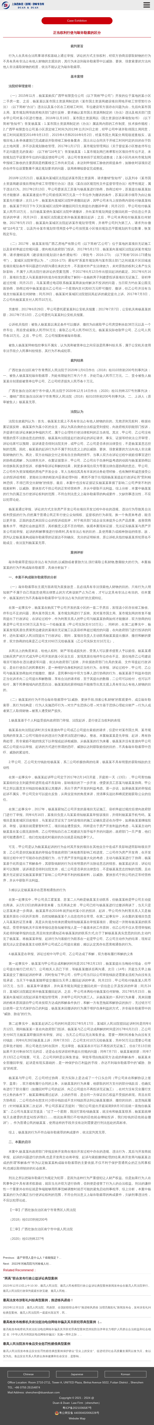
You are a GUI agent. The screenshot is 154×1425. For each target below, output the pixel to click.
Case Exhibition (77, 20)
